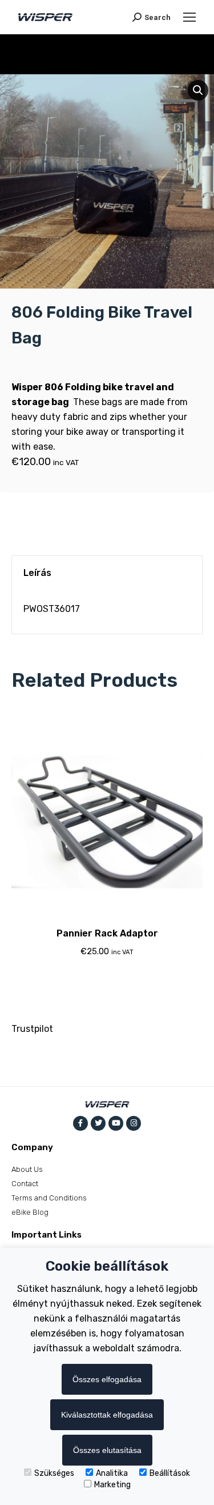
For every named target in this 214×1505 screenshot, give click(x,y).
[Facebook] (80, 1123)
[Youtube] (115, 1123)
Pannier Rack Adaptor (107, 933)
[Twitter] (98, 1123)
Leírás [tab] (37, 572)
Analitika (112, 1473)
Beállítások (170, 1473)
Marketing (112, 1485)
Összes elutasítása (107, 1450)
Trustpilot (32, 1028)
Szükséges (54, 1473)
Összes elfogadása (107, 1379)
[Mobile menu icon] (189, 17)
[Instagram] (133, 1123)
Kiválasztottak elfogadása (107, 1414)
